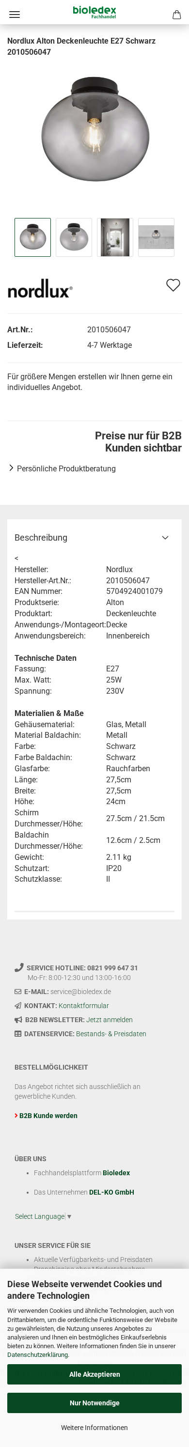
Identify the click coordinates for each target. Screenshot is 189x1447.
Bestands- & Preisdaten (111, 1034)
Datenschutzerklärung (37, 1354)
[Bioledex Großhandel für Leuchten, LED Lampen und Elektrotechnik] (94, 12)
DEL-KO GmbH (111, 1192)
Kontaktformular (84, 1006)
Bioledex (116, 1173)
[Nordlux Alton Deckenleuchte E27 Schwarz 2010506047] (94, 130)
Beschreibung (41, 537)
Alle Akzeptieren (94, 1374)
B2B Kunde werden (48, 1116)
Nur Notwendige (95, 1403)
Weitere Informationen (94, 1427)
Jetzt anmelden (109, 1020)
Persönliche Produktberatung (66, 468)
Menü (14, 14)
